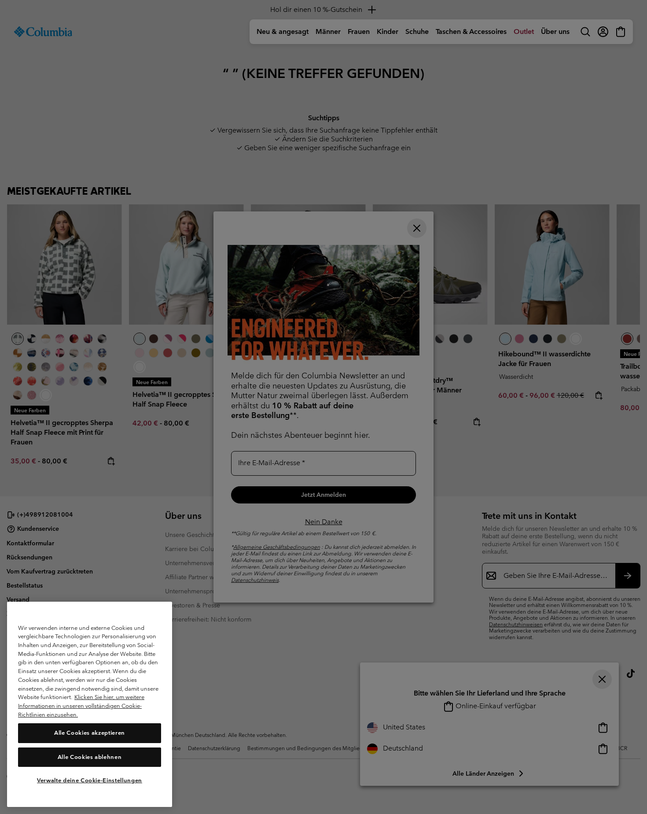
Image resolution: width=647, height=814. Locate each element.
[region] (89, 704)
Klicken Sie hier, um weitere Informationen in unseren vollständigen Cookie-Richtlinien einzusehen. (81, 705)
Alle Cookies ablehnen (90, 756)
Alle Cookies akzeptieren (89, 732)
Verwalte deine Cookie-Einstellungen (89, 780)
